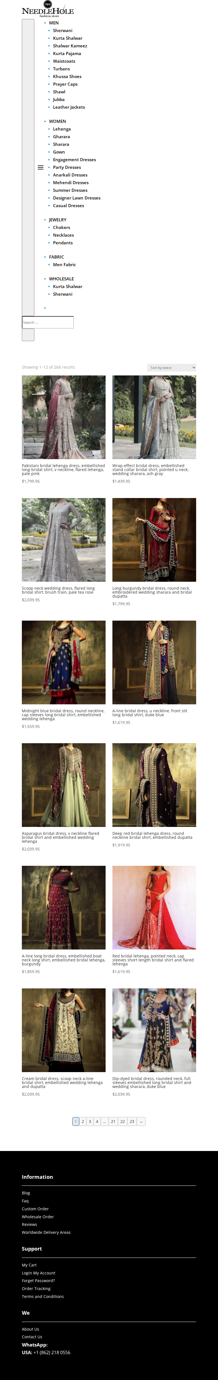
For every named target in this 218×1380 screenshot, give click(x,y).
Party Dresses (67, 167)
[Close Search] (28, 335)
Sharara (61, 144)
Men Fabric (64, 264)
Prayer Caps (65, 84)
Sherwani (62, 30)
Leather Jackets (69, 107)
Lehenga (62, 129)
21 (113, 1121)
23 (132, 1121)
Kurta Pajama (67, 53)
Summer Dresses (70, 190)
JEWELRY (57, 219)
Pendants (63, 242)
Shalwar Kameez (70, 46)
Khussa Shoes (67, 76)
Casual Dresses (68, 205)
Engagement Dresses (74, 159)
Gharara (61, 136)
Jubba (59, 99)
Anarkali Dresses (70, 175)
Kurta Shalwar (67, 38)
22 (122, 1121)
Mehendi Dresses (71, 182)
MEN (54, 23)
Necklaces (63, 235)
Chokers (61, 227)
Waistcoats (64, 61)
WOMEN (57, 121)
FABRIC (56, 257)
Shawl (59, 91)
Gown (59, 152)
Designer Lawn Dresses (76, 198)
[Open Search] (28, 167)
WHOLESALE (61, 279)
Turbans (61, 69)
